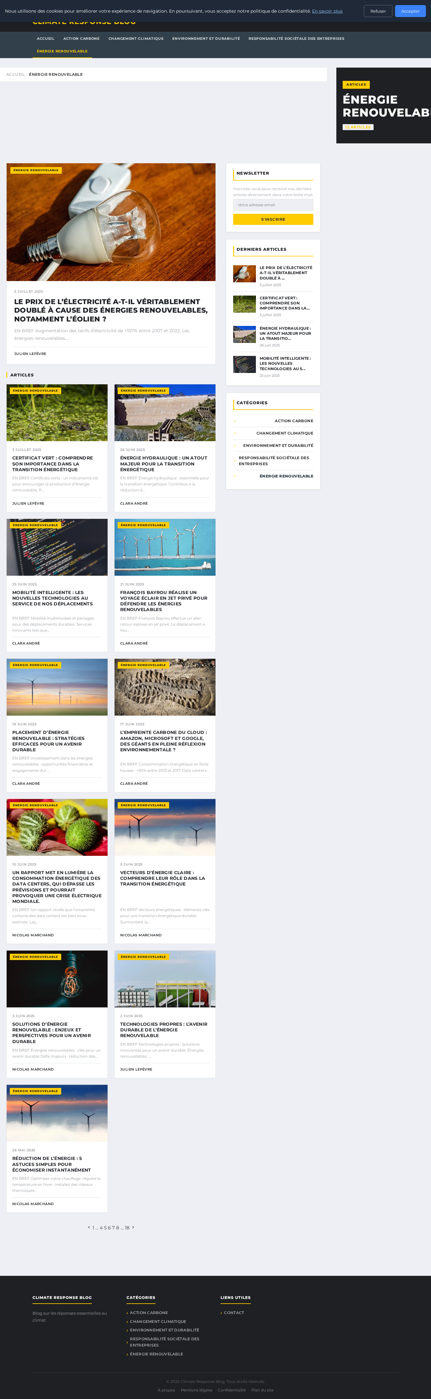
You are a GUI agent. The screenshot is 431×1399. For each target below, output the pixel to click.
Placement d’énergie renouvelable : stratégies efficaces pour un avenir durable (48, 741)
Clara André (134, 503)
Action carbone (81, 38)
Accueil (46, 38)
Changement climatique (136, 38)
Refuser (378, 11)
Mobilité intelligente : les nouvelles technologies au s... (285, 363)
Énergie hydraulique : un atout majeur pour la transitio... (285, 333)
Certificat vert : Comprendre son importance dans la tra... (283, 306)
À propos (166, 1390)
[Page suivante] (133, 1228)
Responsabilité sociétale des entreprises (296, 38)
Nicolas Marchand (33, 935)
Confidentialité (232, 1390)
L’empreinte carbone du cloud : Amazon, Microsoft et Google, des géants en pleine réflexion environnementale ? (163, 741)
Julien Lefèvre (30, 353)
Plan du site (262, 1390)
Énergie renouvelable (62, 51)
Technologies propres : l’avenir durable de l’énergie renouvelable (163, 1029)
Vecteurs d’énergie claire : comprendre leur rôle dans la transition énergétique (162, 878)
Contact (234, 1312)
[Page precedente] (89, 1228)
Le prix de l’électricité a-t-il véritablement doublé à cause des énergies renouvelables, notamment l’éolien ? (111, 310)
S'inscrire (273, 219)
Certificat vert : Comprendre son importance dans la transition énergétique (52, 463)
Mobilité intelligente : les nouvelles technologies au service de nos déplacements (52, 598)
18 (127, 1228)
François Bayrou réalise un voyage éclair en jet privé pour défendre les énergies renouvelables (163, 601)
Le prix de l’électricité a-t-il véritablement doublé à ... (286, 272)
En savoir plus (327, 11)
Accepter (410, 11)
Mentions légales (196, 1390)
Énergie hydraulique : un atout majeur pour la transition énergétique (163, 463)
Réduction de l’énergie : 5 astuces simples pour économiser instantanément (51, 1164)
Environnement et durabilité (206, 38)
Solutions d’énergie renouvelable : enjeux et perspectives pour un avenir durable (51, 1032)
